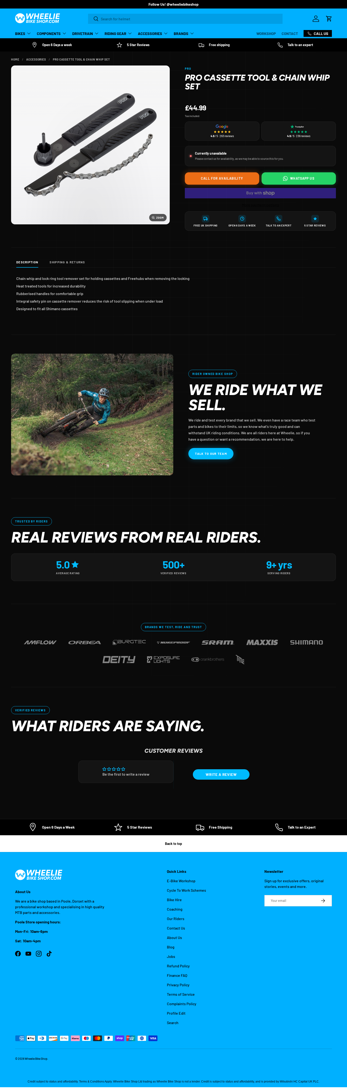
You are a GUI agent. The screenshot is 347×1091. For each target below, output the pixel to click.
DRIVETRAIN (82, 33)
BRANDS (181, 33)
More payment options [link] (260, 205)
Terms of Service (181, 994)
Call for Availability (222, 178)
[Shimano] (306, 640)
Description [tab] (27, 262)
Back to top (173, 844)
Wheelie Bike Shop (36, 1058)
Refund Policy (178, 966)
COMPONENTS (49, 33)
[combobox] (185, 19)
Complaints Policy (181, 1003)
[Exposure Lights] (163, 657)
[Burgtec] (129, 640)
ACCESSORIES (150, 33)
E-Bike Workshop (181, 880)
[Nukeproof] (173, 640)
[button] (329, 18)
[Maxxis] (262, 640)
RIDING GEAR (115, 33)
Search (172, 1022)
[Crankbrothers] (207, 657)
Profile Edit (176, 1013)
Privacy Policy (178, 984)
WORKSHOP (266, 33)
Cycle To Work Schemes (186, 890)
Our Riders (175, 918)
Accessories (36, 59)
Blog (170, 947)
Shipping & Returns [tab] (67, 262)
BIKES (20, 33)
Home (15, 59)
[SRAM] (217, 640)
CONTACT (290, 33)
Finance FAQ (177, 975)
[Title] (240, 657)
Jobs (171, 956)
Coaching (174, 909)
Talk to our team (211, 454)
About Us (174, 937)
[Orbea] (84, 640)
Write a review (221, 774)
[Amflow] (40, 640)
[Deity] (118, 657)
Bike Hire (174, 899)
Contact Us (176, 928)
